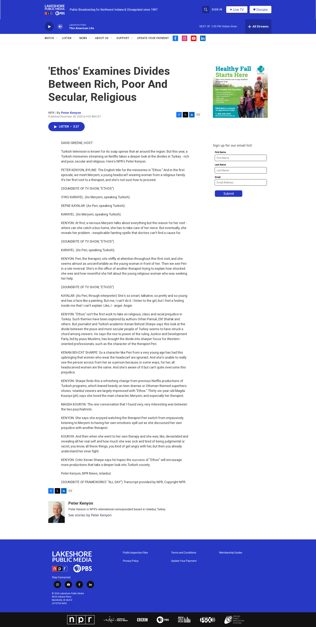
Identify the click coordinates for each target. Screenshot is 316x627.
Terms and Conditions (183, 552)
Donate (262, 10)
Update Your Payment (153, 38)
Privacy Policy (131, 561)
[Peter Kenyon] (56, 512)
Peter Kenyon (71, 113)
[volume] (60, 27)
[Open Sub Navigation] (56, 38)
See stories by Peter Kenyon (90, 515)
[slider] (66, 26)
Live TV (238, 9)
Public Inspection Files (135, 552)
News (83, 38)
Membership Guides (230, 552)
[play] (49, 27)
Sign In (217, 9)
